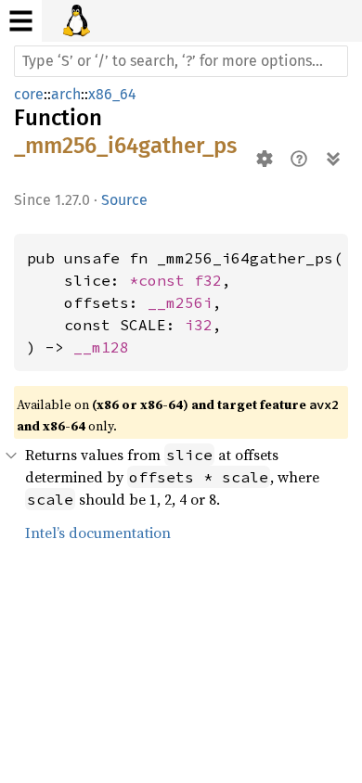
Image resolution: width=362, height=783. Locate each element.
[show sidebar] (21, 21)
